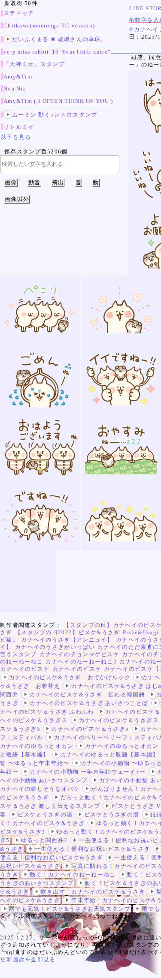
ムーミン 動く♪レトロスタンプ (54, 114)
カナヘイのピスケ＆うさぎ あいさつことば (89, 703)
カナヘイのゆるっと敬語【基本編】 (110, 754)
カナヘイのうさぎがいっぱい (55, 647)
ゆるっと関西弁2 (44, 840)
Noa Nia (14, 88)
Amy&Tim (17, 76)
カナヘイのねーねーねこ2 (81, 661)
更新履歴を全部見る (28, 959)
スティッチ (18, 13)
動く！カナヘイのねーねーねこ (72, 874)
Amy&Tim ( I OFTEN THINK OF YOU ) (58, 101)
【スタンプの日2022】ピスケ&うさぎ (67, 632)
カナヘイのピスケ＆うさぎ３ (119, 720)
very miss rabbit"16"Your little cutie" (56, 51)
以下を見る (15, 137)
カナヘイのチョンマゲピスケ (79, 654)
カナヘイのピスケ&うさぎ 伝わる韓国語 (87, 694)
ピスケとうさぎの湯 (45, 814)
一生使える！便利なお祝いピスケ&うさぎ (92, 849)
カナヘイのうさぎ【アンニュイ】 (67, 639)
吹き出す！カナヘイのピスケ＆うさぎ (93, 891)
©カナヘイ (144, 29)
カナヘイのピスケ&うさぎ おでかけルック (70, 677)
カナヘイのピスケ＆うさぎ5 (90, 729)
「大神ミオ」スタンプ (34, 64)
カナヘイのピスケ (24, 669)
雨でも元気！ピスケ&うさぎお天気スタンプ (70, 909)
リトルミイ (18, 127)
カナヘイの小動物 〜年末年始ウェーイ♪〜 (88, 771)
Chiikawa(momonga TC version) (49, 25)
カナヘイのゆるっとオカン (122, 746)
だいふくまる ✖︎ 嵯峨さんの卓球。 (59, 39)
